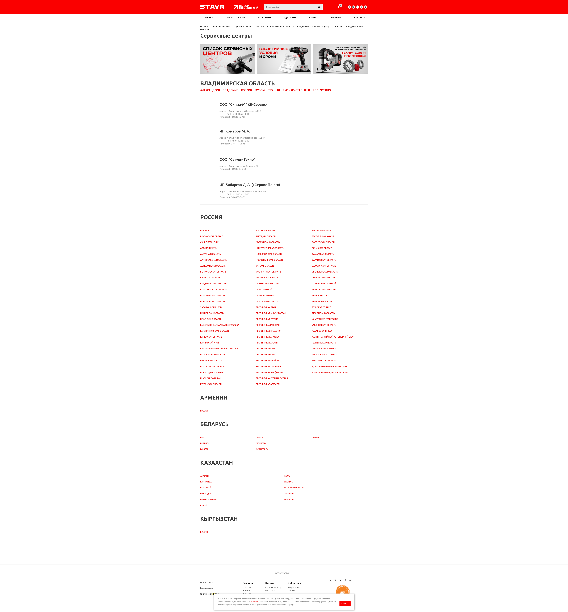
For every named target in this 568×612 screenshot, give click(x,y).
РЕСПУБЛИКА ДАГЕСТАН (268, 325)
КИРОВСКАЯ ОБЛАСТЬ (211, 360)
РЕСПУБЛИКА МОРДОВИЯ (268, 366)
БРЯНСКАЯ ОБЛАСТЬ (210, 278)
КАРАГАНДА (206, 482)
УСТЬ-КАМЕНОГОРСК (294, 487)
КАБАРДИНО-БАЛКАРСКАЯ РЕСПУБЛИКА (219, 325)
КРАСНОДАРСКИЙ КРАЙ (211, 372)
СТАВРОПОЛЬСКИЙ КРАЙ (324, 283)
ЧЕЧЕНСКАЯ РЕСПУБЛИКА (324, 348)
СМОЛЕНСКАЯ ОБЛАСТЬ (324, 278)
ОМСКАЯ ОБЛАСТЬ (265, 266)
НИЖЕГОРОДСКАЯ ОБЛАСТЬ (270, 248)
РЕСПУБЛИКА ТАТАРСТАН (268, 384)
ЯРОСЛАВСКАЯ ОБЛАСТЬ (324, 360)
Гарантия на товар (273, 587)
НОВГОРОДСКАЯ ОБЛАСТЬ (269, 254)
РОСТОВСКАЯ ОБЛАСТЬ (323, 242)
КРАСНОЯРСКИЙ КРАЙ (210, 378)
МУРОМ (260, 90)
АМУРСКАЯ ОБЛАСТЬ (210, 254)
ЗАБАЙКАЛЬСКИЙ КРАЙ (211, 307)
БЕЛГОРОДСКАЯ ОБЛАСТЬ (213, 272)
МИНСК (259, 437)
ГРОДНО (316, 437)
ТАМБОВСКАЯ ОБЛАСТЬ (324, 289)
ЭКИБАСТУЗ (290, 499)
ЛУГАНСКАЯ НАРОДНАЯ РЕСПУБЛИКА (330, 372)
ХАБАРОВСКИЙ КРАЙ (322, 331)
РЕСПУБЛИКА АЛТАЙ (266, 307)
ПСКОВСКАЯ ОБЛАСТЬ (267, 301)
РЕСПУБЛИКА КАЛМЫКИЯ (268, 337)
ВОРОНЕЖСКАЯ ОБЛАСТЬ (213, 301)
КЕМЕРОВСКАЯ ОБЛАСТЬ (212, 354)
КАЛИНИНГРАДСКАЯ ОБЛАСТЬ (215, 331)
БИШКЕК (204, 532)
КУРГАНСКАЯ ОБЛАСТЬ (211, 384)
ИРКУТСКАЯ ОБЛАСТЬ (211, 319)
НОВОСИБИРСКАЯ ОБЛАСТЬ (270, 260)
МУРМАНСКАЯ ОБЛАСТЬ (268, 242)
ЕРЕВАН (204, 411)
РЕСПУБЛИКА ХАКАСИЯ (323, 236)
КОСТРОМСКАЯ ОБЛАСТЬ (212, 366)
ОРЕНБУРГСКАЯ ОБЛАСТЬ (268, 272)
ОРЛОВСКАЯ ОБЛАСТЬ (267, 278)
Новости (246, 590)
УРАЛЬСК (288, 482)
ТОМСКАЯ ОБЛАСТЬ (322, 301)
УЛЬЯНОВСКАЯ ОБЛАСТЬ (324, 325)
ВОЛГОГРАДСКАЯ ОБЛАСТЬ (213, 289)
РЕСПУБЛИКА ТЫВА (321, 230)
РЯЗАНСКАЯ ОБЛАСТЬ (322, 248)
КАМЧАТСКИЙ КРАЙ (209, 343)
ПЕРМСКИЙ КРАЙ (264, 289)
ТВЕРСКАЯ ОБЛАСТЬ (322, 295)
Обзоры (291, 590)
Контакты (359, 18)
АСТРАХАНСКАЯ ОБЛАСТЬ (213, 266)
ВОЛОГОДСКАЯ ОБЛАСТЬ (213, 295)
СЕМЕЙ (203, 505)
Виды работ (264, 18)
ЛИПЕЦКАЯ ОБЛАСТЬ (266, 236)
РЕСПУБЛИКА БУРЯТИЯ (267, 319)
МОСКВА (204, 230)
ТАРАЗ (287, 476)
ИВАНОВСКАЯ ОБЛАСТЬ (212, 313)
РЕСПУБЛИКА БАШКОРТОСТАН (271, 313)
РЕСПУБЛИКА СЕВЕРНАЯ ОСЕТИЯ (272, 378)
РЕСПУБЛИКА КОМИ (265, 348)
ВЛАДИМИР (230, 90)
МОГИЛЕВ (261, 443)
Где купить (290, 18)
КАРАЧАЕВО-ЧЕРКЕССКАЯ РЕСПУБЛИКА (219, 348)
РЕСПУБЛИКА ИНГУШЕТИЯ (268, 331)
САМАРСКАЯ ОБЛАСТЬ (323, 254)
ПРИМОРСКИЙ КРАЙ (265, 295)
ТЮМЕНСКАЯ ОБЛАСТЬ (323, 313)
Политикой (254, 602)
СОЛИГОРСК (262, 449)
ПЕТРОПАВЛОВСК (209, 499)
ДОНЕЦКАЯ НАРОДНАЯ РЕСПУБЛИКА (329, 366)
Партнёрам (336, 18)
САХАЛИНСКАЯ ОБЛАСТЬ (324, 266)
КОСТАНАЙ (205, 487)
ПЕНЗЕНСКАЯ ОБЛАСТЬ (267, 283)
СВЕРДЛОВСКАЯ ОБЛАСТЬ (325, 272)
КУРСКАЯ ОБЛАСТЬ (265, 230)
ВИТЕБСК (204, 443)
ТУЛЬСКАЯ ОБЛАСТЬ (322, 307)
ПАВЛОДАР (205, 493)
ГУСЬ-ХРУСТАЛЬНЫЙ (296, 90)
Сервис (313, 18)
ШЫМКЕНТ (289, 493)
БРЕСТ (203, 437)
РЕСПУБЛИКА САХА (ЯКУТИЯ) (270, 372)
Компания (248, 583)
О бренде (208, 18)
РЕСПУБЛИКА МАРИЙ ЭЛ (267, 360)
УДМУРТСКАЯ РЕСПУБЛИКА (325, 319)
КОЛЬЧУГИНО (322, 90)
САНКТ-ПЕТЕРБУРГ (209, 242)
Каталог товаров (235, 18)
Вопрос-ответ (294, 587)
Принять (345, 603)
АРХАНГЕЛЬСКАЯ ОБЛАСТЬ (213, 260)
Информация (294, 583)
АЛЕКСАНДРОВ (210, 90)
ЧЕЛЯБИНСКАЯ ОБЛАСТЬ (324, 343)
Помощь (269, 583)
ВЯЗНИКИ (274, 90)
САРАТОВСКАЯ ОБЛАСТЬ (324, 260)
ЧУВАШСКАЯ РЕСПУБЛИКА (324, 354)
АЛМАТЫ (204, 476)
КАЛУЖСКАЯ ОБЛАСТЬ (211, 337)
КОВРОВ (246, 90)
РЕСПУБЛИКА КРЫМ (265, 354)
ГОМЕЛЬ (204, 449)
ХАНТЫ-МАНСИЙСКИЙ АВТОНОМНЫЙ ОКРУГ (333, 337)
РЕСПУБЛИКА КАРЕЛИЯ (267, 343)
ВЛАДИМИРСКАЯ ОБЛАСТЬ (213, 283)
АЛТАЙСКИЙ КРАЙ (208, 248)
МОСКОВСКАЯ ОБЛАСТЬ (212, 236)
